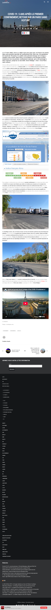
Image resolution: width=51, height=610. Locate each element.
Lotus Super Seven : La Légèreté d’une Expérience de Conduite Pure (17, 587)
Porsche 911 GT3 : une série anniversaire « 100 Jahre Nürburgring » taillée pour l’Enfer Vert (19, 566)
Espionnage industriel (7, 412)
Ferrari (3, 455)
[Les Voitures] (6, 2)
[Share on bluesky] (31, 28)
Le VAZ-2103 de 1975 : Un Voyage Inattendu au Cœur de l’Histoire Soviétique (19, 584)
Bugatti (3, 439)
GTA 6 (4, 400)
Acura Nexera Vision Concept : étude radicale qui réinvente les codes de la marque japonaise (20, 573)
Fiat (3, 457)
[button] (48, 2)
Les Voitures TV (6, 390)
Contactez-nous (5, 383)
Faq (3, 381)
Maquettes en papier (6, 537)
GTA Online (5, 405)
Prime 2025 (4, 549)
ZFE (3, 542)
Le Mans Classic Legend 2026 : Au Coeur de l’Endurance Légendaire (17, 590)
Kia (2, 473)
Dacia (3, 450)
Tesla (3, 524)
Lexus (3, 485)
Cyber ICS (5, 414)
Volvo (3, 531)
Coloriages (4, 540)
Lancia (3, 480)
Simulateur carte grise (6, 535)
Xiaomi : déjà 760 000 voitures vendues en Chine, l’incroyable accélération (16, 576)
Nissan (3, 501)
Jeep (3, 471)
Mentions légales (5, 386)
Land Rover (4, 483)
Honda (3, 462)
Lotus (3, 487)
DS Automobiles (5, 453)
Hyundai (3, 464)
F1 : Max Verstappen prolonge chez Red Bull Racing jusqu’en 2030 (14, 574)
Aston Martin (5, 430)
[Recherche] (44, 1)
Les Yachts (5, 394)
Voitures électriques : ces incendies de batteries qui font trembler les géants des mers (18, 569)
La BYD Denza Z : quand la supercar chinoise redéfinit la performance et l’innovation (20, 589)
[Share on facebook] (14, 28)
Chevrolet (4, 443)
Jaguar (3, 469)
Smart (3, 522)
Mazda (3, 492)
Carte (3, 376)
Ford (3, 460)
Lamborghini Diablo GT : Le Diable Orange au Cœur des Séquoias (16, 594)
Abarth (3, 423)
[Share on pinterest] (22, 28)
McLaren (4, 494)
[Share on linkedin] (25, 28)
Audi (3, 432)
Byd (3, 441)
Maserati (4, 490)
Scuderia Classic (6, 397)
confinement (5, 330)
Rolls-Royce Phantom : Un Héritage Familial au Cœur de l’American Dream (18, 585)
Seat (3, 517)
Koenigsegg (4, 476)
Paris (39, 70)
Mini (3, 499)
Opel (3, 503)
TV (4, 580)
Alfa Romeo (4, 425)
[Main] (25, 350)
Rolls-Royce (4, 515)
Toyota (3, 526)
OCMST (4, 416)
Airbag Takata (5, 551)
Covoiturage (4, 544)
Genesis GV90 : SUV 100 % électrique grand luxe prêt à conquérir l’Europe (16, 568)
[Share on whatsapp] (28, 28)
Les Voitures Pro (6, 392)
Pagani (3, 506)
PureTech (4, 554)
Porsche (4, 510)
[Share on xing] (33, 28)
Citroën (3, 446)
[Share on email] (36, 28)
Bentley (3, 434)
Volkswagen (4, 529)
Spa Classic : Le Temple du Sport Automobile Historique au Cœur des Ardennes (19, 592)
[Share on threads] (20, 28)
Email (10, 364)
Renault (3, 513)
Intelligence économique (8, 409)
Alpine (3, 427)
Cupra (3, 448)
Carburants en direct (6, 556)
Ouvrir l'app (43, 607)
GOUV (3, 547)
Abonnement (4, 379)
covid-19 (19, 330)
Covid (30, 65)
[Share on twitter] (17, 28)
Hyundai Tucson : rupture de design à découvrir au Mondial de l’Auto (15, 571)
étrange (43, 281)
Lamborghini (4, 478)
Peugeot (4, 508)
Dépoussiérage (6, 407)
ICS (3, 419)
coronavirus (13, 330)
